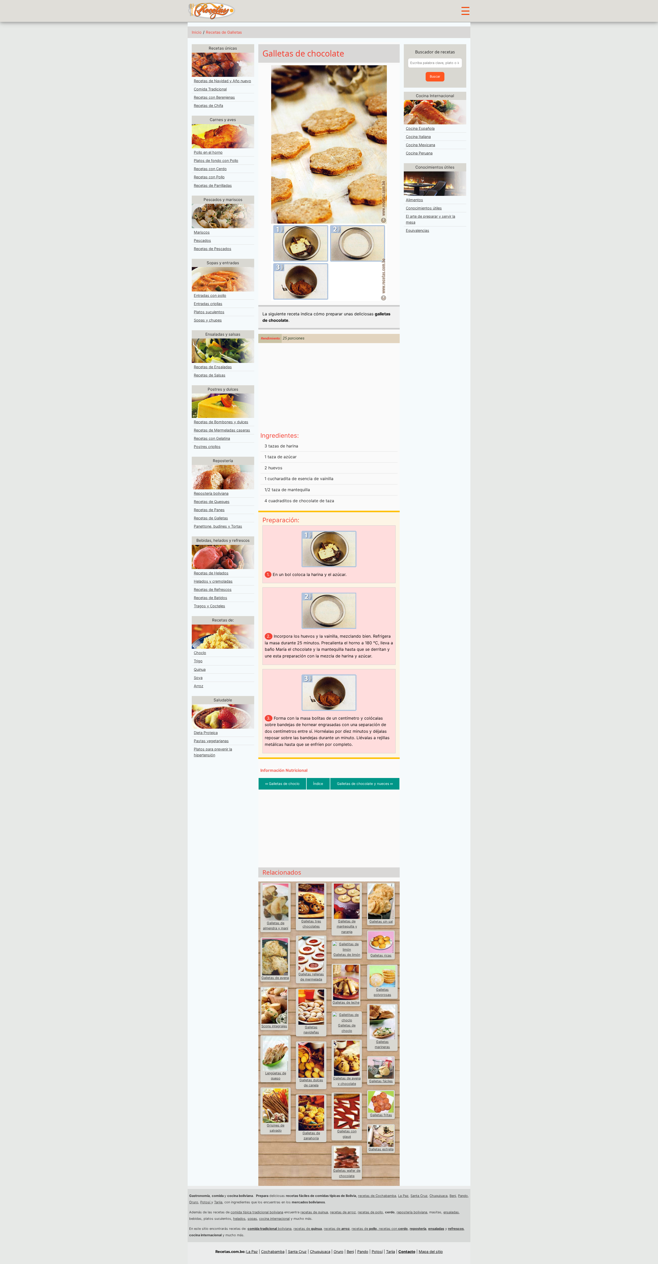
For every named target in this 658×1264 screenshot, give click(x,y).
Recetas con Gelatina (212, 438)
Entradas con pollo (210, 295)
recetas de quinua (314, 1212)
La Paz (403, 1196)
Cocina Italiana (418, 136)
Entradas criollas (208, 303)
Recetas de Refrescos (213, 589)
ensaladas (451, 1212)
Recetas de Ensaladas (213, 367)
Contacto (406, 1251)
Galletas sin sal (381, 921)
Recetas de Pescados (212, 248)
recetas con (393, 1229)
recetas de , (365, 1229)
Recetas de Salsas (209, 375)
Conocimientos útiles (424, 208)
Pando (463, 1196)
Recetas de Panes (209, 510)
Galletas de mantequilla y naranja (347, 926)
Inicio (197, 32)
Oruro (193, 1202)
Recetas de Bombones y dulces (221, 422)
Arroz (198, 686)
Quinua (200, 669)
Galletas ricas (380, 955)
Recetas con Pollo (209, 177)
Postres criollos (207, 446)
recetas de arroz (343, 1212)
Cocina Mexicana (420, 145)
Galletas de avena (275, 978)
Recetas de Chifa (208, 105)
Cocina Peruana (419, 153)
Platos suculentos (209, 312)
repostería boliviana (412, 1212)
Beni (453, 1196)
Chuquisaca (438, 1196)
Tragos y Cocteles (209, 606)
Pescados (202, 240)
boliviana (269, 1229)
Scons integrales (274, 1026)
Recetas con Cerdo (210, 169)
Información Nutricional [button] (283, 770)
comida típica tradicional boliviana (257, 1212)
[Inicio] (212, 10)
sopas (252, 1219)
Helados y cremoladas (213, 581)
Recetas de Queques (212, 501)
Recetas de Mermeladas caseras (222, 430)
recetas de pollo (370, 1212)
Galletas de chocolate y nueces (365, 784)
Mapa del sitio (431, 1251)
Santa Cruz (418, 1196)
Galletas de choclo (282, 784)
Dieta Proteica (206, 732)
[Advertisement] (329, 388)
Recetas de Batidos (210, 598)
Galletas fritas (381, 1115)
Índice (318, 784)
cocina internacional (274, 1219)
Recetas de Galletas (224, 32)
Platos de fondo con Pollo (216, 160)
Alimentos (414, 200)
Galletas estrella (381, 1149)
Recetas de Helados (211, 573)
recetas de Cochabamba (377, 1196)
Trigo (198, 661)
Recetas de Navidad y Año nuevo (222, 81)
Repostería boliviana (211, 493)
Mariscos (202, 232)
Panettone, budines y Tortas (218, 526)
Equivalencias (417, 230)
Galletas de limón (346, 955)
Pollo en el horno (208, 152)
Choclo (200, 653)
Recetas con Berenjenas (214, 97)
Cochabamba (273, 1251)
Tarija (218, 1202)
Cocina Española (420, 128)
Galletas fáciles (381, 1081)
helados (239, 1219)
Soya (198, 677)
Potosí (205, 1202)
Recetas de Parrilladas (213, 185)
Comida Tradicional (210, 89)
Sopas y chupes (208, 320)
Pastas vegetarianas (211, 741)
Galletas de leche (346, 1002)
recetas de (308, 1229)
